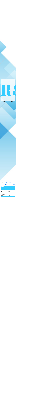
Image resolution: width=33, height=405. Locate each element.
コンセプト (10, 182)
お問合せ (14, 184)
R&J (17, 89)
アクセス (10, 184)
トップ (6, 182)
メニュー (14, 182)
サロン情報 (6, 184)
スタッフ (2, 184)
